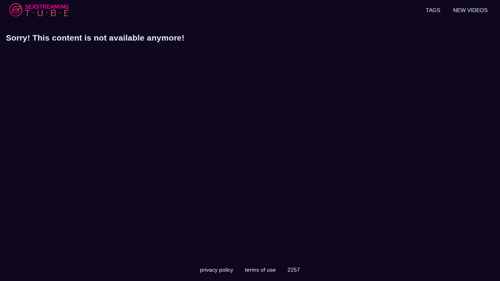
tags (433, 10)
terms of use (260, 270)
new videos (470, 10)
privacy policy (216, 270)
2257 (294, 270)
